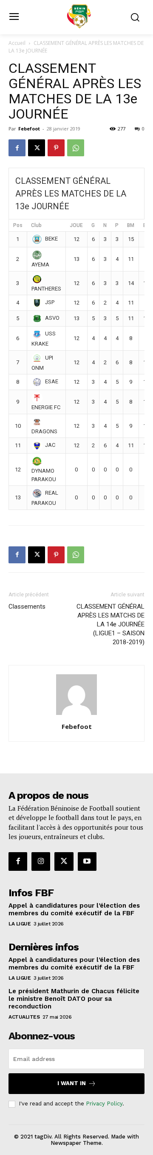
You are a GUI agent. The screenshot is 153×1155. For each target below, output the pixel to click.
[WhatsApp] (75, 147)
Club (36, 225)
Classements (26, 606)
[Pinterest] (56, 147)
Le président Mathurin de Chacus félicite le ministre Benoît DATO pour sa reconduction (73, 998)
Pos (18, 225)
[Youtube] (87, 861)
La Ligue (19, 924)
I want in (71, 1083)
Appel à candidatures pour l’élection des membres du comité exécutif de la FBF (74, 909)
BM (130, 225)
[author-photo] (76, 714)
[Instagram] (40, 861)
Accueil (17, 43)
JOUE (76, 225)
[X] (36, 147)
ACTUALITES (24, 1017)
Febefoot (29, 128)
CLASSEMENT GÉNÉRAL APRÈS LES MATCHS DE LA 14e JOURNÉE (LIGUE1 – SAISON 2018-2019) (110, 624)
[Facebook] (17, 147)
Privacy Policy (104, 1103)
